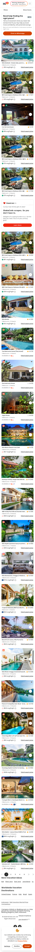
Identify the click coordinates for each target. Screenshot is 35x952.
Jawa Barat (26, 882)
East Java (17, 882)
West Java (9, 882)
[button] (19, 3)
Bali (2, 882)
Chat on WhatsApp (17, 33)
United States (6, 894)
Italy (20, 894)
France (14, 894)
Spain (30, 894)
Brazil (25, 894)
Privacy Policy (22, 941)
